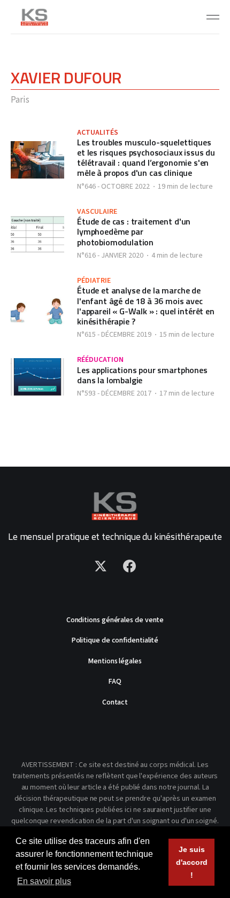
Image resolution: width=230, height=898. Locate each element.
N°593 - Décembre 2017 (114, 393)
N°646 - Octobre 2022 (113, 186)
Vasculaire (97, 211)
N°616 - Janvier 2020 (110, 255)
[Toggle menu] (213, 17)
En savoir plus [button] (44, 881)
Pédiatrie (94, 280)
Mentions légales (115, 661)
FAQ (115, 681)
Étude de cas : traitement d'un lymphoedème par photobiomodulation (133, 231)
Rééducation (100, 359)
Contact (115, 702)
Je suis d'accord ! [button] (192, 862)
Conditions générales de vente (115, 620)
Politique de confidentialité (115, 640)
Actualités (97, 132)
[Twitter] (100, 566)
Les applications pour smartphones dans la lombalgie (142, 374)
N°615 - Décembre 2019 (114, 334)
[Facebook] (129, 566)
